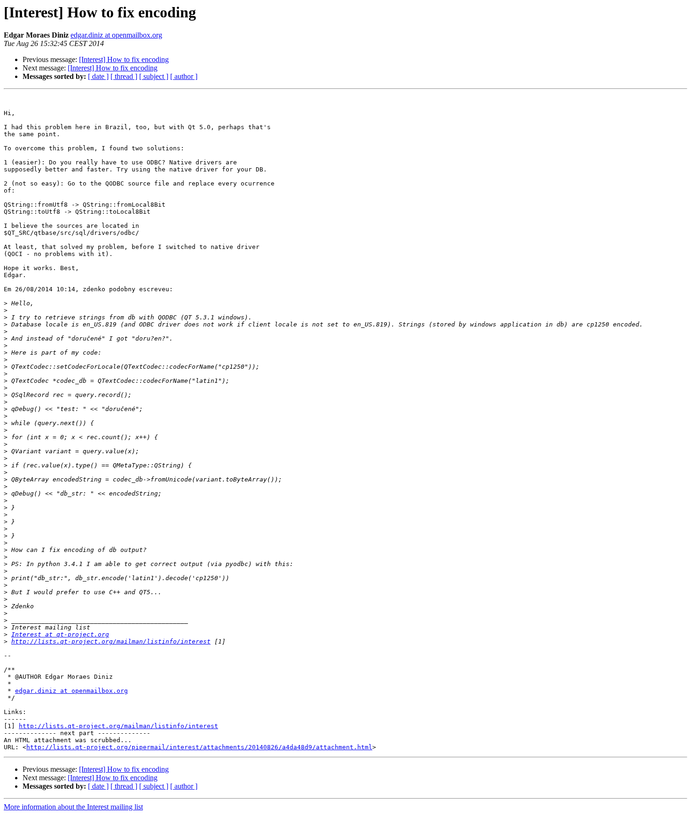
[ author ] (183, 76)
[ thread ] (123, 76)
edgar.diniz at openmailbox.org (116, 35)
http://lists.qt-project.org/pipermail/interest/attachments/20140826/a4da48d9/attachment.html (199, 747)
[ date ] (98, 76)
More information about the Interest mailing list (73, 807)
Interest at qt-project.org (60, 634)
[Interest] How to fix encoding (124, 59)
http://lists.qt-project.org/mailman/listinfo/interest (111, 641)
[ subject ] (153, 76)
